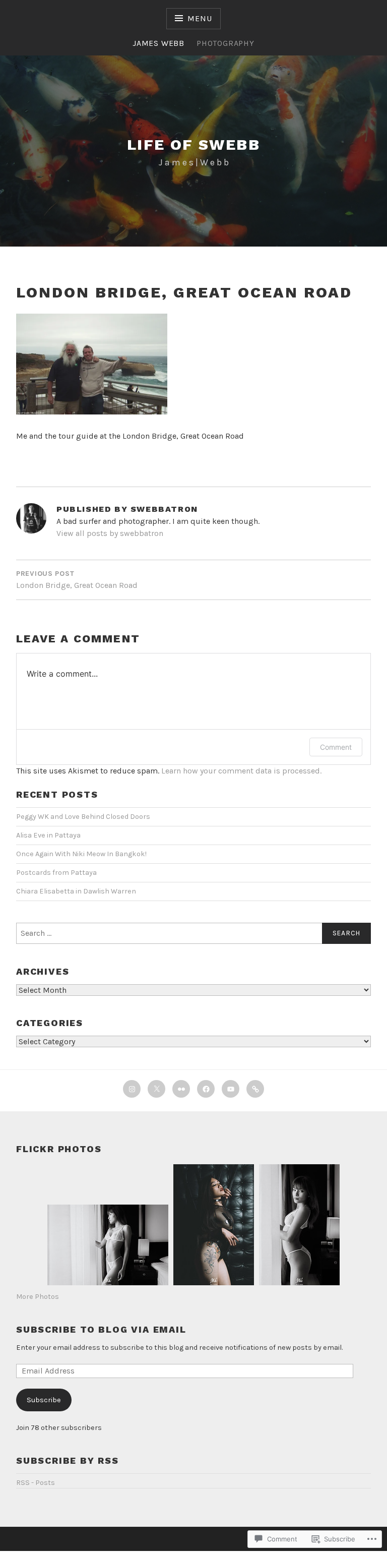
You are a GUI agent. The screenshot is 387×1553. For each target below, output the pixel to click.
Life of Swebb (193, 144)
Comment (336, 747)
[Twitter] (156, 1089)
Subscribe (44, 1400)
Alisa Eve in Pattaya (48, 835)
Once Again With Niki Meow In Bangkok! (81, 854)
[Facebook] (206, 1089)
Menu (199, 18)
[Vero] (255, 1089)
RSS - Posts (35, 1482)
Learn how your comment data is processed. (241, 770)
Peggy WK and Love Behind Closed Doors (83, 816)
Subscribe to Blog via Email (101, 1329)
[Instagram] (132, 1089)
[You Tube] (230, 1089)
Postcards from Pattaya (56, 872)
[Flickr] (181, 1089)
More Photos (37, 1296)
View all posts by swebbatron (109, 533)
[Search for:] (193, 933)
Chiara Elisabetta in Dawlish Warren (76, 891)
